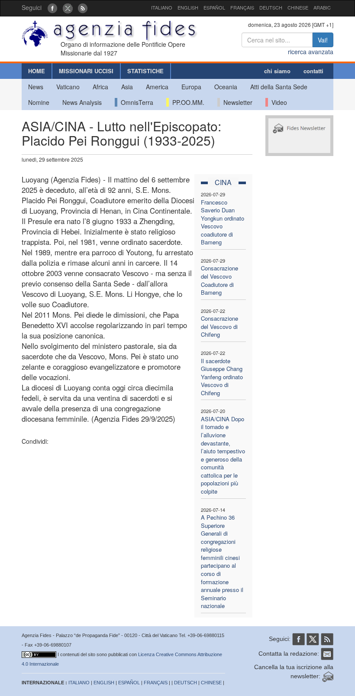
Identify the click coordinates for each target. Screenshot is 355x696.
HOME (36, 71)
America (157, 86)
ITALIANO (161, 7)
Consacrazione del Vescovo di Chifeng (219, 326)
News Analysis (82, 102)
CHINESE (297, 7)
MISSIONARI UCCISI (86, 71)
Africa (100, 86)
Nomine (38, 102)
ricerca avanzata (310, 51)
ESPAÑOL (214, 7)
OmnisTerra (135, 102)
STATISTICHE (145, 71)
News (35, 86)
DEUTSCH (270, 7)
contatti (313, 71)
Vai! (323, 40)
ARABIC (322, 7)
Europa (191, 86)
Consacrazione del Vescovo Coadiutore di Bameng (219, 280)
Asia (127, 86)
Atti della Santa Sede (278, 86)
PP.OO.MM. (186, 102)
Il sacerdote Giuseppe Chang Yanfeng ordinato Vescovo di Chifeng (222, 377)
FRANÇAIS (242, 7)
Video (277, 102)
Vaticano (68, 86)
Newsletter (236, 102)
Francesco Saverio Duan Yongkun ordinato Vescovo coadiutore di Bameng (222, 222)
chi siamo (277, 71)
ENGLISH (188, 7)
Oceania (225, 86)
